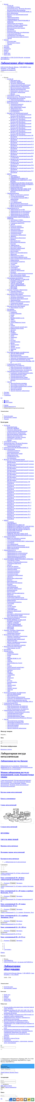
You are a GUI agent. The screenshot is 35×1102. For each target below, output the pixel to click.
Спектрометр (14, 267)
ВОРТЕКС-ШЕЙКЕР (16, 82)
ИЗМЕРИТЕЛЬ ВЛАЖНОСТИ (19, 178)
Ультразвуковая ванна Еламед (18, 374)
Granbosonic (13, 312)
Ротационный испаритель (17, 261)
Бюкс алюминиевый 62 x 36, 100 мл (13, 927)
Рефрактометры (14, 260)
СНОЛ (12, 335)
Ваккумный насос (15, 80)
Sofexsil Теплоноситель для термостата (21, 370)
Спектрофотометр (15, 269)
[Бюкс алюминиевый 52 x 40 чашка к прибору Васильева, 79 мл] (17, 887)
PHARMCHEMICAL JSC (17, 318)
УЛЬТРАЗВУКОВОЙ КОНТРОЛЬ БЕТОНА (19, 535)
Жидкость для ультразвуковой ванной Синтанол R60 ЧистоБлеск (20, 133)
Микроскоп (13, 254)
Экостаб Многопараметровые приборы (21, 386)
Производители (11, 31)
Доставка (6, 45)
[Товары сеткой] (3, 869)
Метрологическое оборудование (16, 28)
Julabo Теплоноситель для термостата (20, 367)
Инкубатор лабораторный (17, 248)
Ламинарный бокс (15, 300)
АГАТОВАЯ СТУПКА (13, 7)
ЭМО (11, 350)
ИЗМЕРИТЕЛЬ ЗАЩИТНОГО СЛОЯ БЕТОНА (20, 526)
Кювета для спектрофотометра (18, 252)
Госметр (12, 325)
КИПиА (9, 16)
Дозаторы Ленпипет (16, 291)
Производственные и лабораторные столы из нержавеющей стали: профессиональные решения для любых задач (19, 1023)
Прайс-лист (7, 53)
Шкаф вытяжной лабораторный (19, 203)
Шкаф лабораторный (16, 206)
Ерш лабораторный (15, 246)
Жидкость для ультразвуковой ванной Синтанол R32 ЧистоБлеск (20, 124)
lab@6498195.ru (5, 57)
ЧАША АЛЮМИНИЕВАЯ (18, 285)
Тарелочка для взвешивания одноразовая (21, 358)
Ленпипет (13, 330)
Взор (11, 324)
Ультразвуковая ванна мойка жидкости (18, 37)
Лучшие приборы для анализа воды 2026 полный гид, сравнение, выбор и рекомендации (19, 1015)
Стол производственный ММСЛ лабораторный (20, 541)
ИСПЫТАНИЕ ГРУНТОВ (17, 186)
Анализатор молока (15, 233)
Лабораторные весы (15, 108)
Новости (6, 50)
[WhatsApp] (7, 980)
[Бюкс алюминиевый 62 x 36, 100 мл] (11, 924)
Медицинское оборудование (15, 26)
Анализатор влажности (16, 104)
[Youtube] (6, 980)
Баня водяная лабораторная (18, 238)
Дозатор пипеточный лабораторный (20, 85)
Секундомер (13, 263)
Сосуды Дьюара (14, 266)
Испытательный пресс (16, 187)
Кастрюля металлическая (8, 786)
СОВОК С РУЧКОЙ (16, 282)
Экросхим (13, 349)
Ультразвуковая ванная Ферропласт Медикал (19, 718)
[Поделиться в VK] (14, 1099)
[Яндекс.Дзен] (29, 1099)
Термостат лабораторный (17, 270)
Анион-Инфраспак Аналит (17, 322)
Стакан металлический (7, 780)
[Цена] (5, 866)
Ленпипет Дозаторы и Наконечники (17, 25)
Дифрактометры (14, 245)
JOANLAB (10, 5)
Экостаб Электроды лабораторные (20, 390)
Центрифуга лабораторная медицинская (21, 273)
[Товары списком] (2, 869)
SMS (2, 1085)
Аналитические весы (16, 105)
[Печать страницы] (32, 1099)
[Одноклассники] (4, 980)
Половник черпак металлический (19, 784)
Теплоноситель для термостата (15, 35)
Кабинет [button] (6, 39)
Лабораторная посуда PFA (17, 209)
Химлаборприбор (15, 341)
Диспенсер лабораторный (17, 83)
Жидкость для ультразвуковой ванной (17, 14)
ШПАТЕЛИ (13, 286)
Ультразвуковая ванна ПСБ (17, 376)
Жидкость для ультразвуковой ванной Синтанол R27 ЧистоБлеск (20, 118)
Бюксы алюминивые (6, 782)
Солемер (12, 264)
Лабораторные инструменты (15, 23)
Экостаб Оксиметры (16, 389)
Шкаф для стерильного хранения (19, 194)
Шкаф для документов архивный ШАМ (21, 205)
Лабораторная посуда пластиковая (19, 212)
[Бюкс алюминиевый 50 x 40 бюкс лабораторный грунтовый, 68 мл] (17, 874)
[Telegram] (3, 980)
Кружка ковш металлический (22, 780)
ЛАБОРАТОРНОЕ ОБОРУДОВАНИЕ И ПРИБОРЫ (18, 559)
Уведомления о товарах (13, 42)
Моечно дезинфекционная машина (20, 301)
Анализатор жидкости (16, 232)
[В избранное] (25, 1099)
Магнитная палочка (15, 355)
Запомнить (5, 1084)
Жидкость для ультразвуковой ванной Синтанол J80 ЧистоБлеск (20, 115)
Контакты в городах (6, 749)
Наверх (3, 952)
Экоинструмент (14, 344)
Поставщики (10, 29)
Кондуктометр (14, 251)
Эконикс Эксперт (15, 347)
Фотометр (13, 272)
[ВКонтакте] (1, 980)
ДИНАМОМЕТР (15, 177)
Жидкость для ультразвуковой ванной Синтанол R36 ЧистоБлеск (20, 130)
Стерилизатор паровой (16, 303)
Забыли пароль (8, 1085)
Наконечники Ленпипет (17, 292)
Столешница (14, 200)
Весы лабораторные (12, 13)
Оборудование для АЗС (17, 307)
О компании (7, 48)
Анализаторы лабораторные (18, 235)
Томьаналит (13, 337)
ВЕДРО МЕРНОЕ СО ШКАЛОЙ (19, 279)
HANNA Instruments (15, 313)
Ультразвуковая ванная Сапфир (19, 377)
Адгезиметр (13, 175)
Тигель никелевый (15, 783)
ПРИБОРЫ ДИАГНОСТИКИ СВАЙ (20, 189)
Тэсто (12, 338)
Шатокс (12, 343)
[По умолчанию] (2, 866)
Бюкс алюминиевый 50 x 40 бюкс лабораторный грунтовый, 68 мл (12, 878)
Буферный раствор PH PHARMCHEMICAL (19, 11)
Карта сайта (7, 54)
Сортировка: (4, 864)
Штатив (12, 94)
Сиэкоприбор (14, 334)
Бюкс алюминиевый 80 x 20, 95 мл (13, 937)
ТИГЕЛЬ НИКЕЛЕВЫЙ (17, 284)
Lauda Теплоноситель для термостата (20, 368)
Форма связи (7, 1000)
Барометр (13, 239)
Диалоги (9, 44)
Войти (2, 1087)
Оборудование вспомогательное (19, 356)
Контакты (6, 47)
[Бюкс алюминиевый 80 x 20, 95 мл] (11, 934)
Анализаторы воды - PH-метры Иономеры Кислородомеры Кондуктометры (19, 9)
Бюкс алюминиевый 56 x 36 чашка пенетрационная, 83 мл (13, 905)
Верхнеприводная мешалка (18, 242)
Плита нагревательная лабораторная (20, 258)
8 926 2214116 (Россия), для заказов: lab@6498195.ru (18, 962)
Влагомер (13, 243)
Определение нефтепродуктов (18, 257)
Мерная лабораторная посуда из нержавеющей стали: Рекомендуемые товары (17, 774)
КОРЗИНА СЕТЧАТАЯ (17, 281)
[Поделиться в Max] (10, 1099)
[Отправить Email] (18, 1099)
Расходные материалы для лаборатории (18, 32)
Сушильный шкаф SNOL (14, 34)
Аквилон (12, 321)
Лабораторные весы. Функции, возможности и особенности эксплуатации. (17, 1018)
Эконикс (12, 346)
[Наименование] (4, 866)
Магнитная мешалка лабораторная (20, 88)
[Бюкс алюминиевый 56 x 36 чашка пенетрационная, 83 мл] (17, 901)
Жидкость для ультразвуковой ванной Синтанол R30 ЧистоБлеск (20, 121)
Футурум (12, 340)
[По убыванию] (3, 868)
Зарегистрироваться (10, 1087)
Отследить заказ (11, 41)
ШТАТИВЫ (13, 288)
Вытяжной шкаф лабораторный (19, 298)
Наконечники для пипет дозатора (19, 91)
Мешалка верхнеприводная (18, 89)
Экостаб (9, 38)
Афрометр (13, 236)
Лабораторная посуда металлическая (20, 211)
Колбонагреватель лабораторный (19, 86)
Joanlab (12, 315)
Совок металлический (19, 782)
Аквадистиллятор (15, 229)
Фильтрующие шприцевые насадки (20, 359)
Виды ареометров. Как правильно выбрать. (16, 1020)
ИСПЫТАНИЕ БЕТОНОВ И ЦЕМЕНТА (21, 184)
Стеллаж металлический (17, 196)
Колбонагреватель (15, 249)
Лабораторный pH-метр (17, 99)
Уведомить (19, 883)
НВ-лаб (12, 331)
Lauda (12, 316)
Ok (1, 1098)
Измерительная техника (17, 328)
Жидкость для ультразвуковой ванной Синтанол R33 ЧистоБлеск (20, 127)
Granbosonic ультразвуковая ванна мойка (21, 373)
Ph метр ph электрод (16, 226)
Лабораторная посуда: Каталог (14, 761)
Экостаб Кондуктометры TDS (18, 384)
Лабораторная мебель (13, 17)
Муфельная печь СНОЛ (17, 255)
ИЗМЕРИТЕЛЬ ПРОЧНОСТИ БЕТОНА (21, 183)
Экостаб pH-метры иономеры (18, 383)
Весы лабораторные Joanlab (18, 107)
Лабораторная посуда (13, 19)
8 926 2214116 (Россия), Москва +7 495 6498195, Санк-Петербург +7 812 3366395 (19, 970)
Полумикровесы (15, 111)
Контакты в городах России (11, 1038)
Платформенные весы (16, 110)
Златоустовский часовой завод (18, 327)
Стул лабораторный (15, 202)
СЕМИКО (13, 333)
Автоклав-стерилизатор (17, 227)
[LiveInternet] (21, 1099)
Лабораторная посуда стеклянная (19, 214)
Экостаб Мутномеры (16, 387)
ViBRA (12, 319)
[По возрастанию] (2, 868)
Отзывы (6, 51)
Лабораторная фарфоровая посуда (19, 215)
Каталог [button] (6, 4)
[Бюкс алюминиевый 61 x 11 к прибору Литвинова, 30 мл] (17, 912)
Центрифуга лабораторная (17, 92)
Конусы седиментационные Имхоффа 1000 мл (20, 701)
